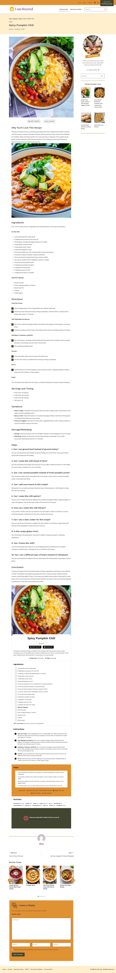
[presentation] (86, 92)
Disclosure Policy (19, 969)
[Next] (73, 880)
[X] (98, 2)
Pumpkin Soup (30, 885)
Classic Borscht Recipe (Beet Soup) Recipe (15, 886)
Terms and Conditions (36, 969)
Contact (90, 2)
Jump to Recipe (34, 121)
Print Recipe (36, 647)
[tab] (38, 896)
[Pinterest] (94, 2)
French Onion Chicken (16, 854)
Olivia (12, 29)
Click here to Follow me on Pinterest (38, 819)
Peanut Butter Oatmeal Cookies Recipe (86, 126)
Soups (11, 21)
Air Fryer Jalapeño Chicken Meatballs (62, 854)
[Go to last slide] (9, 880)
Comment (16, 920)
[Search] (102, 76)
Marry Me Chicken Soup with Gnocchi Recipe (48, 886)
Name (14, 944)
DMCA (27, 969)
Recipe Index (64, 9)
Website (55, 944)
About (84, 2)
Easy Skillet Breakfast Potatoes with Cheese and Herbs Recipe (98, 103)
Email (35, 944)
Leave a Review (49, 121)
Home (79, 2)
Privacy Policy (48, 969)
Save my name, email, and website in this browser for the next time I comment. (36, 949)
